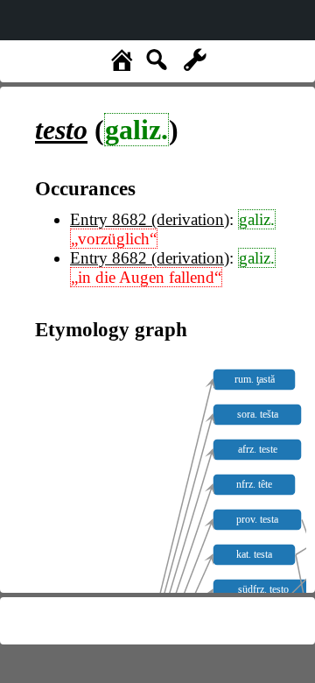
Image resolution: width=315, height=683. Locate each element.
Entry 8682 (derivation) (149, 219)
